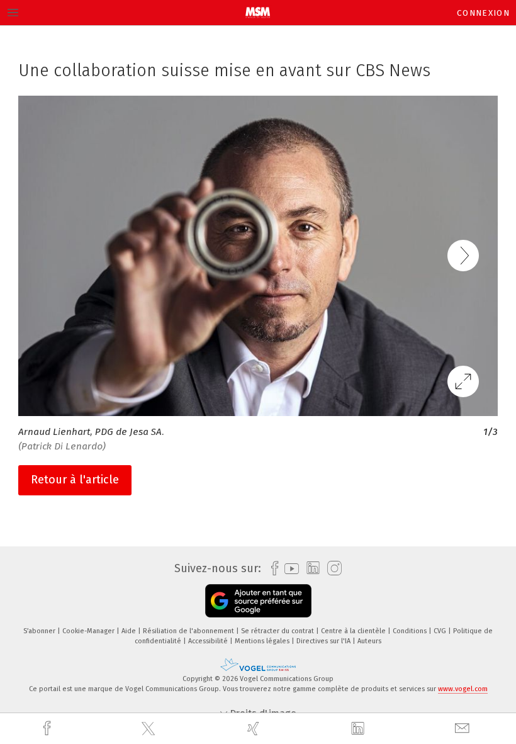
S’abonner (40, 631)
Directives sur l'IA (324, 641)
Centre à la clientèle (354, 631)
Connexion (483, 13)
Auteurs (369, 641)
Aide (129, 631)
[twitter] (150, 729)
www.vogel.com (463, 689)
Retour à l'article (75, 480)
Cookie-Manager (89, 631)
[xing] (255, 728)
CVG (441, 631)
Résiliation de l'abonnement (189, 631)
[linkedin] (359, 729)
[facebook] (48, 728)
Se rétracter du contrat (278, 631)
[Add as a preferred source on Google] (258, 600)
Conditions (411, 631)
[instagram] (331, 569)
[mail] (464, 728)
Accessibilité (209, 641)
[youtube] (288, 569)
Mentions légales (263, 641)
